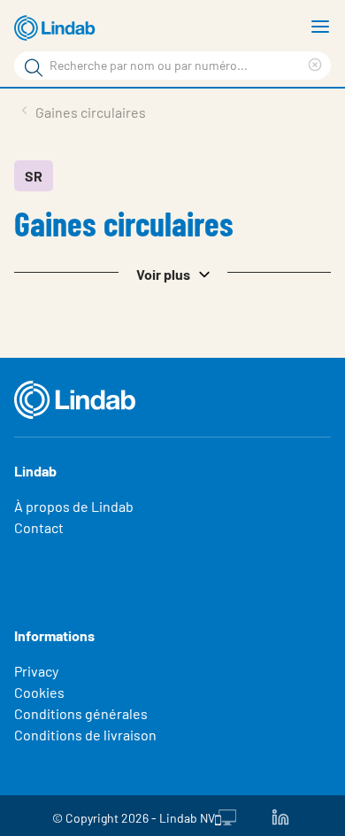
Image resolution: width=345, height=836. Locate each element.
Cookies (39, 692)
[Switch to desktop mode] (225, 815)
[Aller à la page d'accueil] (57, 28)
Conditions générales (81, 713)
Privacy (36, 670)
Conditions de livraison (85, 734)
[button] (172, 273)
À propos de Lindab (74, 506)
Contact (39, 527)
